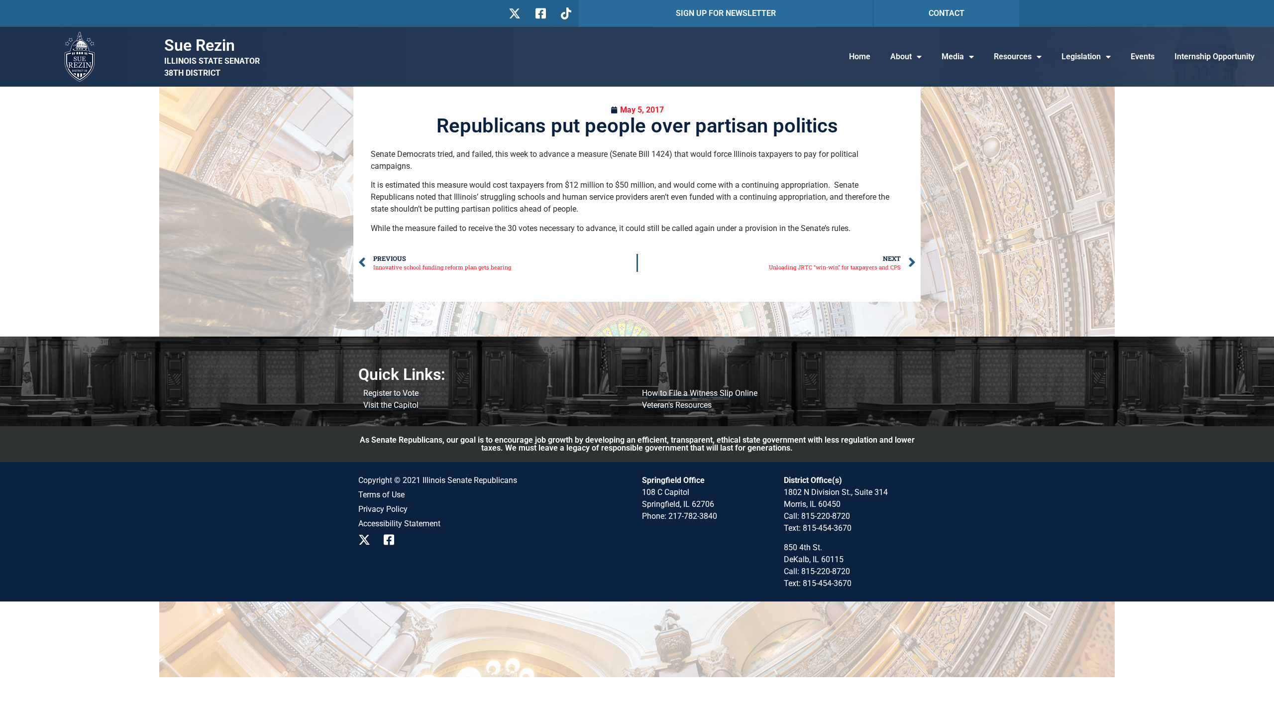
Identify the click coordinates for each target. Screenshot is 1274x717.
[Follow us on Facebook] (539, 13)
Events (1143, 56)
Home (859, 56)
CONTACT (946, 13)
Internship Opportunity (1214, 56)
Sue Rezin (199, 45)
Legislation (1081, 56)
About (901, 56)
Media (953, 56)
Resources (1013, 56)
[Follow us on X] (514, 13)
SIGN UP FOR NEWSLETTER (726, 13)
